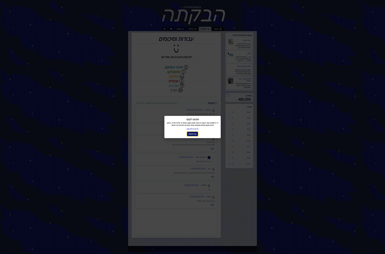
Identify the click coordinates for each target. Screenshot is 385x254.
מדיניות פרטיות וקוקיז (192, 129)
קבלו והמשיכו (192, 134)
